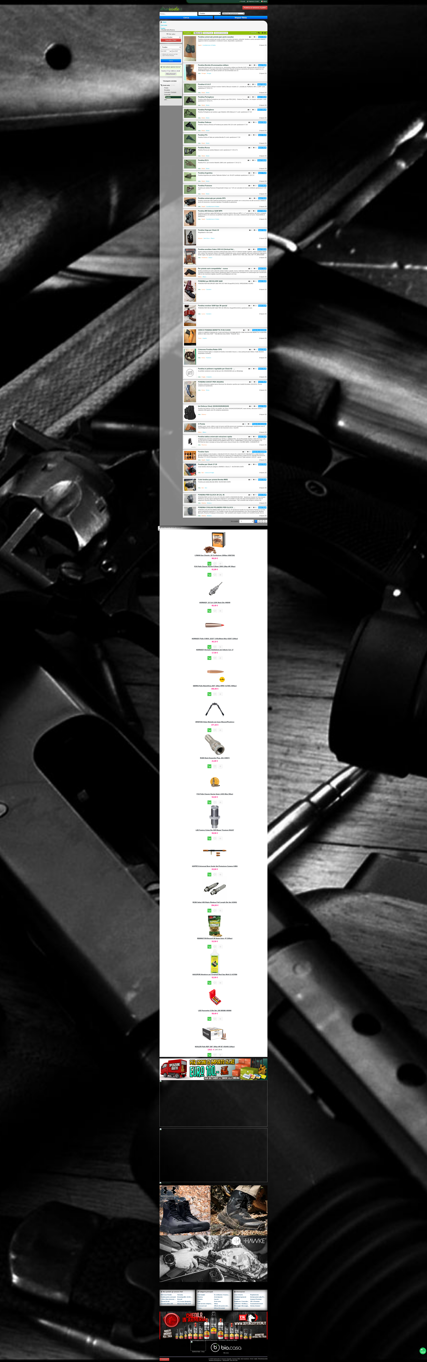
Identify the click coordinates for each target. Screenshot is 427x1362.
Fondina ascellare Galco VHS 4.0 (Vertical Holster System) (217, 249)
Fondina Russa (204, 148)
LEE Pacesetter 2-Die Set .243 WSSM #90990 (214, 1010)
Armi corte (166, 85)
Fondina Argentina (205, 173)
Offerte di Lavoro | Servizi (222, 1306)
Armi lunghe (201, 1295)
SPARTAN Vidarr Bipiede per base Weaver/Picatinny (214, 722)
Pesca (199, 1308)
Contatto (237, 1299)
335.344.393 (233, 1360)
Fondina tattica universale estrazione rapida (215, 437)
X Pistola (201, 424)
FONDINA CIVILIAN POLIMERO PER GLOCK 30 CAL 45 (217, 507)
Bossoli (179, 1299)
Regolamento (254, 1295)
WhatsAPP (226, 1360)
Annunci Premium (256, 1299)
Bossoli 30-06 (165, 1301)
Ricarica (200, 1297)
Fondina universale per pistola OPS (212, 198)
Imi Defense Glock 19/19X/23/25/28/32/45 (213, 406)
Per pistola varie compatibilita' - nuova (213, 268)
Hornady (180, 1295)
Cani (198, 1301)
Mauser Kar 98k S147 (184, 1303)
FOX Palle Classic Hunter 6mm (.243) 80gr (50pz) (215, 794)
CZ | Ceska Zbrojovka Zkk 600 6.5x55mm (185, 1301)
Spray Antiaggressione (197, 1340)
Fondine (168, 97)
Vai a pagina (234, 521)
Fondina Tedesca (204, 122)
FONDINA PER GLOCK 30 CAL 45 (211, 495)
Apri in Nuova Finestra (168, 55)
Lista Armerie (238, 1295)
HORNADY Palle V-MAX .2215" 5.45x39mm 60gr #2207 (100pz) (215, 638)
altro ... (166, 99)
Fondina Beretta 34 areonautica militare (213, 65)
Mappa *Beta (241, 18)
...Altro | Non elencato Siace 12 (169, 1299)
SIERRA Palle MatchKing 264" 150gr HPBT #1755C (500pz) (215, 686)
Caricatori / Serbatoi (170, 92)
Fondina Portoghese (206, 97)
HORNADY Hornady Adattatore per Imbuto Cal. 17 (214, 650)
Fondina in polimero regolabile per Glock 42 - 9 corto (217, 369)
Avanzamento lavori (256, 1303)
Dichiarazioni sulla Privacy (258, 1297)
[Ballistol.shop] (198, 1346)
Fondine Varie (203, 452)
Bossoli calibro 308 (167, 1303)
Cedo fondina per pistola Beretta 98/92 (213, 479)
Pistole (166, 88)
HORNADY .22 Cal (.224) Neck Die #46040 (214, 602)
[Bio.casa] (226, 1351)
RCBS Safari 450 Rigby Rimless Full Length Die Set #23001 (215, 902)
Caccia (216, 1299)
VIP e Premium (255, 1301)
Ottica (216, 1303)
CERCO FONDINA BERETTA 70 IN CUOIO (214, 330)
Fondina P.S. (203, 135)
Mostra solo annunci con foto (170, 54)
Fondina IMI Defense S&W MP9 (210, 211)
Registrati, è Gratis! (254, 1)
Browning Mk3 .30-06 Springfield (185, 1297)
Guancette (167, 94)
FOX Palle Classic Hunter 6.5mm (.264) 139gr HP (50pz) (214, 566)
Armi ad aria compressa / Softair (205, 1303)
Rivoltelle (167, 90)
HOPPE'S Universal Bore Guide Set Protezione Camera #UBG (215, 866)
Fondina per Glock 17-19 (207, 464)
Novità (236, 1308)
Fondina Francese (205, 186)
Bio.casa (226, 1353)
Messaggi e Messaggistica (242, 1306)
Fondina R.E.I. (203, 160)
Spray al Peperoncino (210, 1340)
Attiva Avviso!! (171, 74)
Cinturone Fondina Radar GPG (210, 349)
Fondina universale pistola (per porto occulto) (216, 37)
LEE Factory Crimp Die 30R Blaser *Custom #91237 (215, 830)
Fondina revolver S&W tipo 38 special (212, 306)
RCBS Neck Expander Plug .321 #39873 (215, 758)
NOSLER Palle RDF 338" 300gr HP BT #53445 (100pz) (215, 1046)
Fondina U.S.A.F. (204, 84)
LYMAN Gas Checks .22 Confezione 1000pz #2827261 (215, 555)
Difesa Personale (219, 1308)
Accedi (243, 1)
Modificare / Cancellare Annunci (242, 1301)
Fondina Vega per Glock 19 (208, 230)
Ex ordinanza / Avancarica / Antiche (222, 1295)
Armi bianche (218, 1297)
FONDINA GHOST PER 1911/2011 (211, 382)
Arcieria (199, 1299)
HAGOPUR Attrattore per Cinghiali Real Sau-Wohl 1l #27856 (214, 974)
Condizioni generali (240, 1297)
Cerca (186, 18)
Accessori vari (202, 1306)
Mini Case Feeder (166, 1295)
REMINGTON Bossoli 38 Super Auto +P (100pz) (214, 938)
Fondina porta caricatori (168, 1297)
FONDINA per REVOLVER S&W (210, 281)
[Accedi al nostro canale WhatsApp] (423, 1351)
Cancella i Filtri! (170, 40)
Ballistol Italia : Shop (198, 1351)
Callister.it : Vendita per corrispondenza (242, 1303)
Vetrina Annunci (255, 1306)
